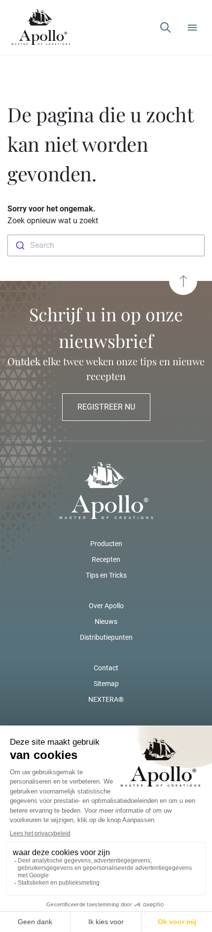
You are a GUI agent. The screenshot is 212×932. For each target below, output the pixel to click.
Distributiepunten (106, 637)
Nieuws (106, 621)
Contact (106, 668)
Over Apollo (106, 606)
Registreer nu (106, 407)
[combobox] (106, 245)
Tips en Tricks (106, 575)
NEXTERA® (106, 699)
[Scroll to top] (183, 281)
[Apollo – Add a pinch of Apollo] (40, 27)
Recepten (106, 559)
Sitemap (106, 684)
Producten (106, 544)
